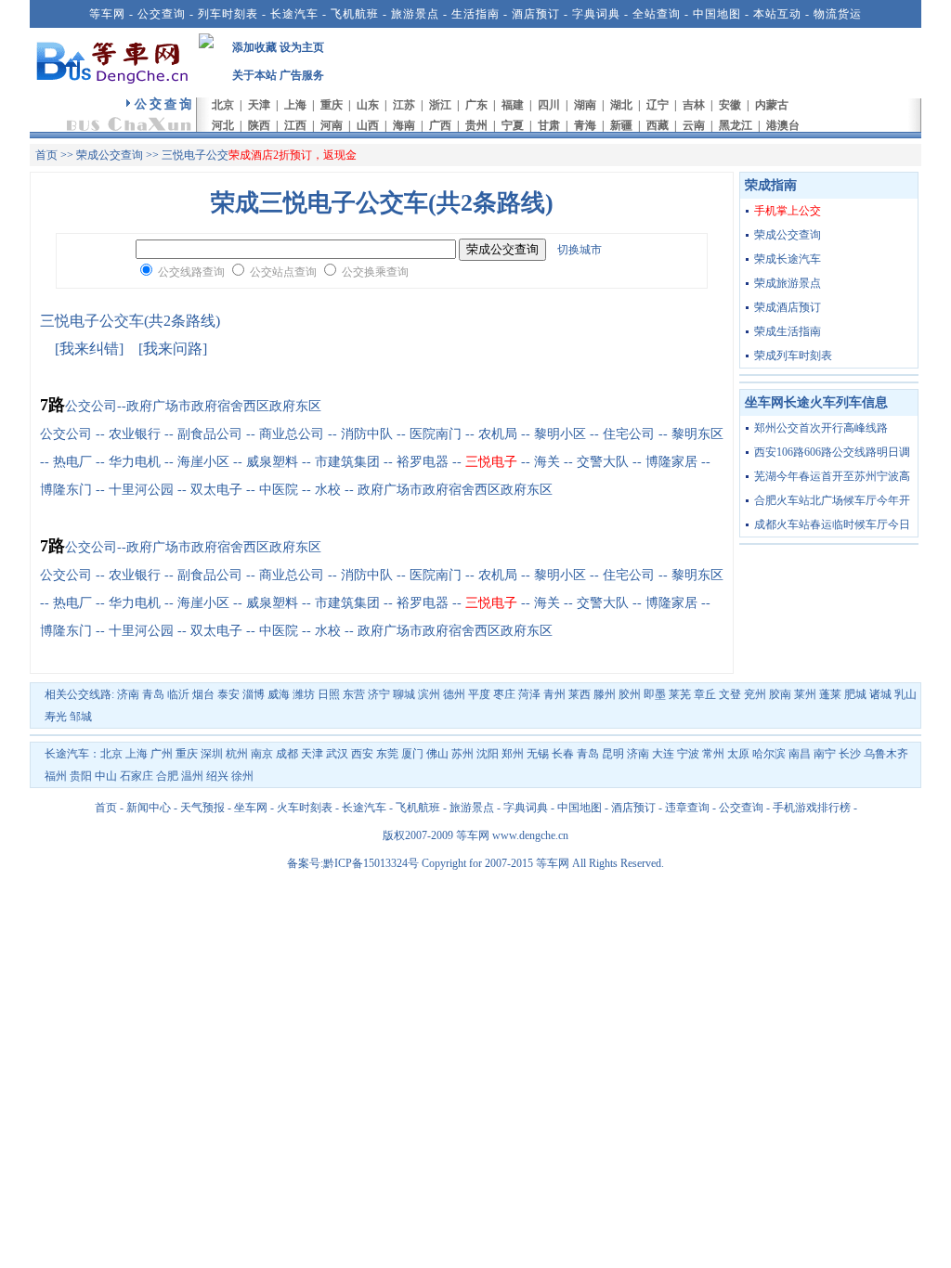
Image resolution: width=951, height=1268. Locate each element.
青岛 (153, 694)
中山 (106, 776)
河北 (223, 125)
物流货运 (838, 13)
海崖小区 (203, 462)
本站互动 (777, 13)
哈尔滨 (769, 753)
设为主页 (302, 47)
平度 (479, 694)
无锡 (538, 753)
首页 (46, 155)
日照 (329, 694)
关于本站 (254, 75)
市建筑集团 (347, 462)
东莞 (387, 753)
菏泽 (529, 694)
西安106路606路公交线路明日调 (832, 452)
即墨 (655, 694)
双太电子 (216, 490)
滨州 (429, 694)
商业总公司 (291, 434)
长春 (563, 753)
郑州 (513, 753)
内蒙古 (771, 104)
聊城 (404, 694)
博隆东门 (66, 490)
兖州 (755, 694)
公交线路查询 (191, 271)
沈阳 (487, 753)
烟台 (203, 694)
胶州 (630, 694)
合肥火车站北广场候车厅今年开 (832, 500)
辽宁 (657, 104)
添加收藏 (254, 47)
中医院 (278, 490)
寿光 (56, 716)
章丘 (705, 694)
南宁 (825, 753)
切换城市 (579, 249)
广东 (476, 104)
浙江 (440, 104)
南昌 (799, 753)
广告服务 (302, 75)
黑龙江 (735, 125)
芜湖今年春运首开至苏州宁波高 (832, 476)
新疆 (621, 125)
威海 (278, 694)
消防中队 (367, 434)
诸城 (880, 694)
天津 (259, 104)
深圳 (212, 753)
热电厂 (72, 462)
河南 (331, 125)
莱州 (805, 694)
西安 (362, 753)
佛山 (437, 753)
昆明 (613, 753)
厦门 (412, 753)
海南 (404, 125)
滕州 (604, 694)
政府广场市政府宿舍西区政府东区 (455, 490)
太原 (738, 753)
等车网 (107, 13)
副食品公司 (209, 434)
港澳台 (783, 125)
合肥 (167, 776)
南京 (262, 753)
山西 (368, 125)
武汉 (337, 753)
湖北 (621, 104)
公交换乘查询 (375, 271)
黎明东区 (697, 434)
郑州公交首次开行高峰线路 (821, 427)
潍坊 (304, 694)
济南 (128, 694)
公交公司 (66, 434)
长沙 (850, 753)
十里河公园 (141, 490)
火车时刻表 (304, 807)
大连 (663, 753)
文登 (730, 694)
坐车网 (250, 807)
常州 (713, 753)
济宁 (379, 694)
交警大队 (603, 462)
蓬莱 (830, 694)
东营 (354, 694)
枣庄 (504, 694)
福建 (513, 104)
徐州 (242, 776)
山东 (368, 104)
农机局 (497, 434)
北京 (223, 104)
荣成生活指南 (787, 331)
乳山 (905, 694)
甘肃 (549, 125)
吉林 (694, 104)
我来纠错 (89, 348)
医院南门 (436, 434)
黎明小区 (560, 434)
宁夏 (513, 125)
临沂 (178, 694)
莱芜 (680, 694)
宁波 (688, 753)
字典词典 (596, 13)
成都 (287, 753)
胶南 (780, 694)
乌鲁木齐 (886, 753)
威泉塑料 (272, 462)
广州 (161, 753)
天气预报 (202, 807)
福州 (56, 776)
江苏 (404, 104)
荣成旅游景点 (787, 283)
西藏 (657, 125)
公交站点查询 (283, 271)
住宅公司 (629, 434)
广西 (440, 125)
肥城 (855, 694)
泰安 (228, 694)
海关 (547, 462)
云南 (694, 125)
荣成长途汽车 (787, 258)
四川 (549, 104)
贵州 (476, 125)
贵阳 (81, 776)
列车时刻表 (228, 13)
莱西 (579, 694)
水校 (328, 490)
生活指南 (475, 13)
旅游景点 (415, 13)
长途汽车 (294, 13)
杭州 (237, 753)
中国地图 (717, 13)
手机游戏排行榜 (812, 807)
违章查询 (687, 807)
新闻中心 (148, 807)
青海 (585, 125)
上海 (295, 104)
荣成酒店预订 (787, 307)
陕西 (259, 125)
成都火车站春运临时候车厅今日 (832, 524)
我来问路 (172, 348)
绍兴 (217, 776)
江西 (295, 125)
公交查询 (161, 13)
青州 (554, 694)
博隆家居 (671, 462)
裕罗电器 (423, 462)
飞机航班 (355, 13)
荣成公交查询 (109, 155)
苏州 (462, 753)
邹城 (81, 716)
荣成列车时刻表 (793, 355)
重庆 (331, 104)
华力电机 (135, 462)
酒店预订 (536, 13)
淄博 (253, 694)
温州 (192, 776)
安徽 (730, 104)
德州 (454, 694)
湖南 (585, 104)
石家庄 (136, 776)
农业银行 (135, 434)
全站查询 (656, 13)
